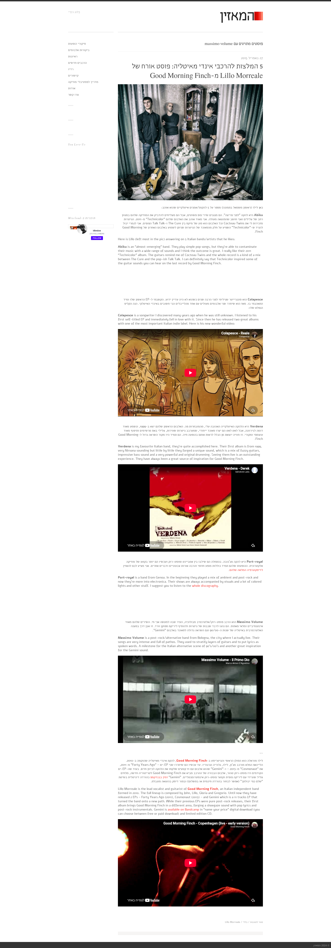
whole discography (205, 586)
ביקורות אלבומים (78, 50)
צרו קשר (73, 95)
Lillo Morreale (232, 922)
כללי (245, 922)
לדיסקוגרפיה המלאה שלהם (246, 570)
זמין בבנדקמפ (159, 777)
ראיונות (72, 56)
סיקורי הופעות (77, 44)
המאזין (236, 16)
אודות (71, 88)
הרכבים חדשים (77, 63)
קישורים (73, 75)
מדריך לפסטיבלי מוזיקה (83, 82)
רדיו (70, 69)
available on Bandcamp (183, 809)
